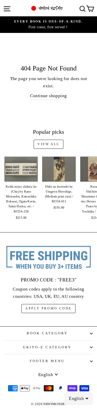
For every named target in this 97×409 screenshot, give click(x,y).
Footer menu (47, 361)
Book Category (47, 333)
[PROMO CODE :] (48, 257)
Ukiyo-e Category (47, 347)
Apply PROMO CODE (48, 308)
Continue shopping (48, 95)
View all (48, 144)
